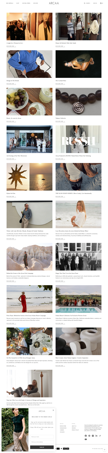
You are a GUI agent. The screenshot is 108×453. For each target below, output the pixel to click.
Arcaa (99, 448)
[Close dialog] (53, 410)
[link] (42, 411)
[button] (87, 3)
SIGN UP (42, 447)
